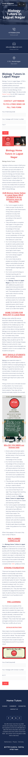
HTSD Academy (8, 3)
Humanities (22, 706)
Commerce (12, 706)
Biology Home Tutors (8, 161)
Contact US (14, 709)
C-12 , (9, 61)
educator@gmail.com (14, 47)
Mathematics (8, 742)
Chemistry (21, 742)
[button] (20, 4)
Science (4, 706)
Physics (15, 742)
